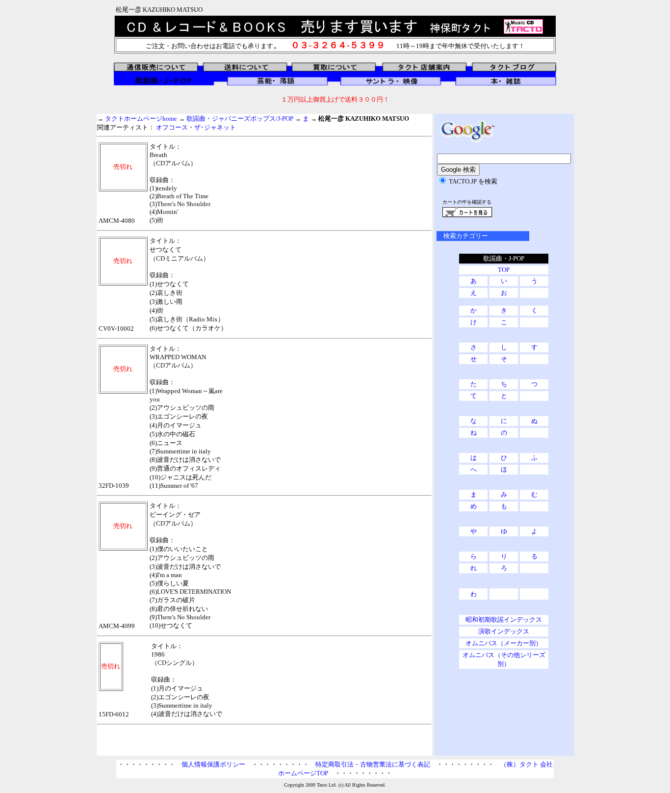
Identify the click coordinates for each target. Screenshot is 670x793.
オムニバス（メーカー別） (503, 643)
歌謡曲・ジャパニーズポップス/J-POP (239, 118)
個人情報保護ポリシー (213, 764)
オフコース (172, 127)
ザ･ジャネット (215, 127)
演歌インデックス (503, 631)
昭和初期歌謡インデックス (503, 619)
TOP (504, 269)
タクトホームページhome (141, 118)
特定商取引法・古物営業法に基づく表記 (372, 764)
